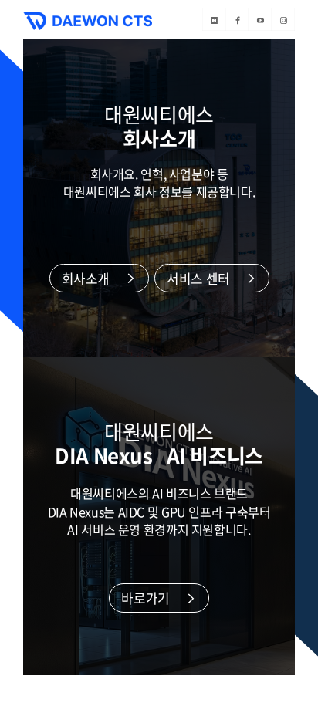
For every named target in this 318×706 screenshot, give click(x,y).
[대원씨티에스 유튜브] (260, 19)
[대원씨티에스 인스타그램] (283, 19)
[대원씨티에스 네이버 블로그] (213, 19)
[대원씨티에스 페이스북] (237, 19)
